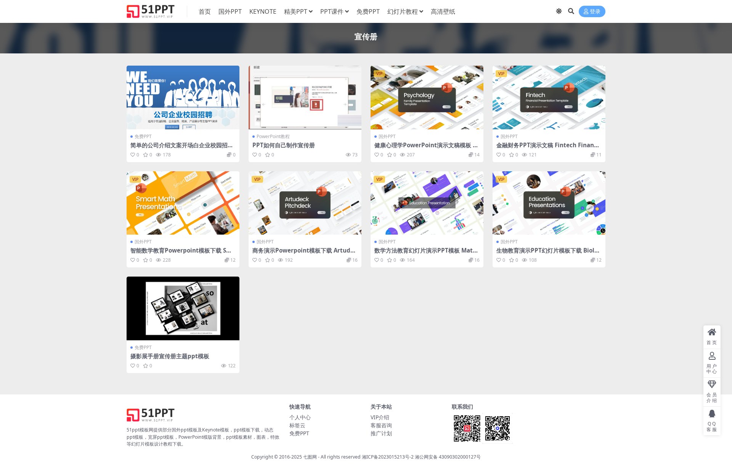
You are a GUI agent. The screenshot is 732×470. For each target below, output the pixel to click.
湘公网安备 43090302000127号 (448, 457)
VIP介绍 (380, 417)
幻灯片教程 (402, 11)
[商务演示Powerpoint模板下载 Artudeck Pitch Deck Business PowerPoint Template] (305, 203)
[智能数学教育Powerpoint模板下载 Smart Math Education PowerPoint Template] (183, 203)
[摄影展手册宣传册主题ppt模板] (183, 308)
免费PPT (368, 11)
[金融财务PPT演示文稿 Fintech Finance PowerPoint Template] (549, 97)
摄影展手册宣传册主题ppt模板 (169, 356)
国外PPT (230, 11)
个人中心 (300, 417)
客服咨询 (381, 425)
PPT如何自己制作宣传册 (283, 145)
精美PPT (295, 11)
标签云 (297, 425)
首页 (205, 11)
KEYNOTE (262, 11)
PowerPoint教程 (273, 136)
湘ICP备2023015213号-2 (388, 457)
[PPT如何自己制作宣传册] (305, 97)
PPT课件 (332, 11)
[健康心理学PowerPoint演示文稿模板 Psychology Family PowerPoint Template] (427, 97)
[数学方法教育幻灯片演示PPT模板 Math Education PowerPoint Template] (427, 203)
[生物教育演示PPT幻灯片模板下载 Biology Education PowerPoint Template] (549, 203)
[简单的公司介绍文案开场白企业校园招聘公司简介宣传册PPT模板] (183, 97)
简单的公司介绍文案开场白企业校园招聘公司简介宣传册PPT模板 (181, 148)
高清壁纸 (443, 11)
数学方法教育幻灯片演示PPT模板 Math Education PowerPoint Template (425, 253)
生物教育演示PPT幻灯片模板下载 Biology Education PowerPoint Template (549, 253)
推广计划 (381, 433)
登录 (595, 11)
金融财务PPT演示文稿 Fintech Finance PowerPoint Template (548, 148)
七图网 (310, 457)
